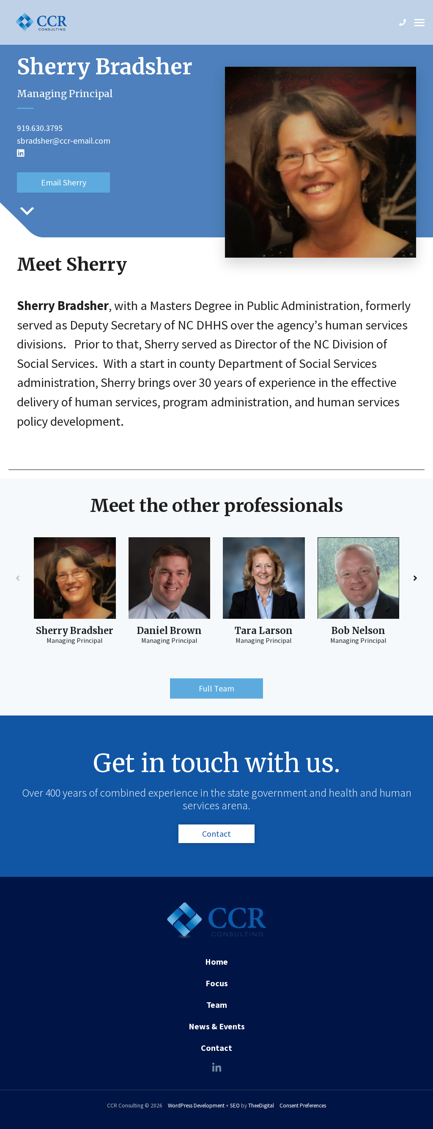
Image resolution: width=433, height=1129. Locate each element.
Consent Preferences (303, 1105)
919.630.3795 (40, 127)
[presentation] (17, 578)
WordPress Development (196, 1105)
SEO (235, 1105)
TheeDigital (261, 1105)
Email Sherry (63, 182)
